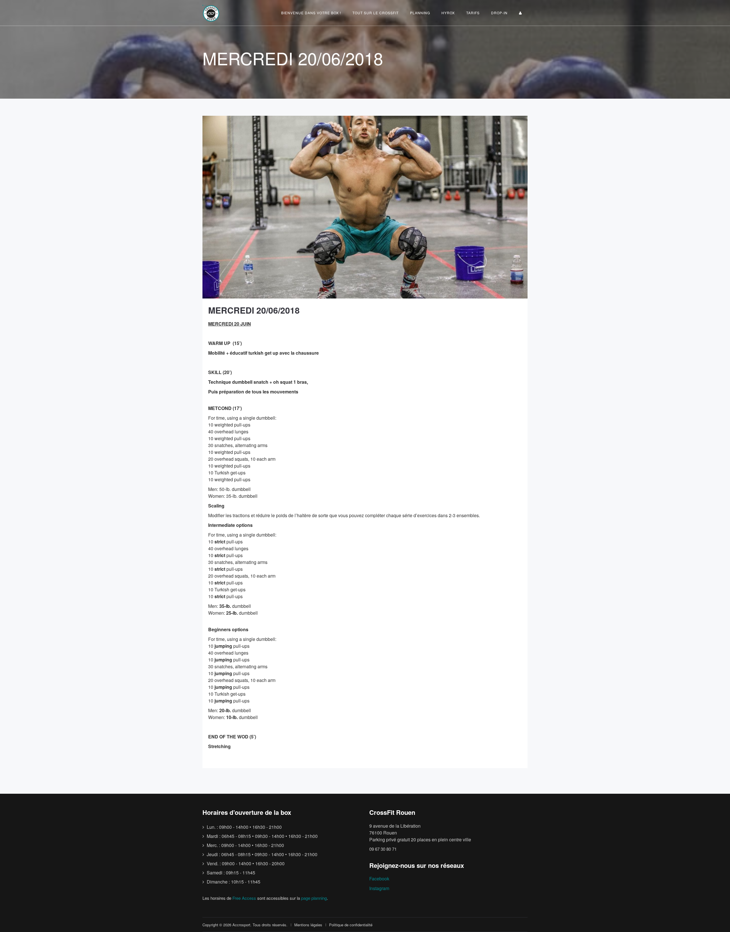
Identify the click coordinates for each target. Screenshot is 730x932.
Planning (420, 12)
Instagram (379, 888)
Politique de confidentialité (350, 924)
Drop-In (499, 12)
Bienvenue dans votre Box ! (311, 12)
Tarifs (473, 12)
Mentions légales (308, 924)
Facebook (379, 878)
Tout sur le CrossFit (375, 12)
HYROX (448, 12)
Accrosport (241, 924)
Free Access (244, 898)
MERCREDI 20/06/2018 (254, 310)
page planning (314, 898)
